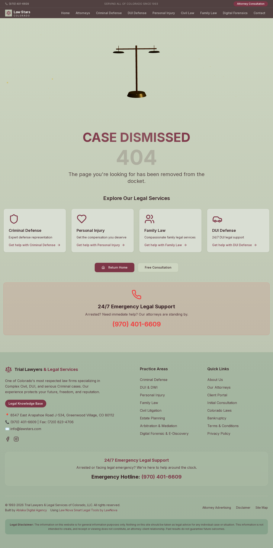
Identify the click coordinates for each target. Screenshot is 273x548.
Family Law (208, 13)
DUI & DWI (149, 387)
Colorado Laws (219, 410)
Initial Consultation (222, 403)
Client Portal (217, 395)
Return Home (118, 267)
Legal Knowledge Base (26, 403)
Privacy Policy (218, 433)
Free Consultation (158, 267)
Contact (259, 13)
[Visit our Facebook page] (7, 439)
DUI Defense (137, 13)
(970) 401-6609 (19, 3)
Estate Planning (152, 418)
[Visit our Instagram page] (16, 439)
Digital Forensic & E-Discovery (164, 433)
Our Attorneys (219, 387)
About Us (215, 380)
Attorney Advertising (216, 507)
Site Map (262, 507)
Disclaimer (243, 507)
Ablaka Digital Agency (31, 510)
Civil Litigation (150, 410)
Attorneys (83, 13)
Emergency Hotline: (136, 477)
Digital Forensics (235, 13)
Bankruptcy (216, 418)
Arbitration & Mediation (158, 426)
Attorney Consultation (250, 3)
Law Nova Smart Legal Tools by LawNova (88, 510)
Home (65, 13)
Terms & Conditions (223, 426)
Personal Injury (163, 13)
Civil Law (187, 13)
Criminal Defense (109, 13)
